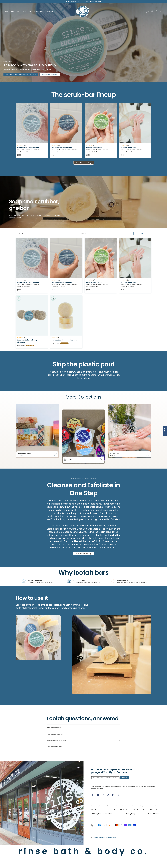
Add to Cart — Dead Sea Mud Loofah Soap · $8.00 (21, 74)
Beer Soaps (68, 459)
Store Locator (96, 810)
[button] (161, 11)
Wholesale (49, 11)
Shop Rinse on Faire (139, 810)
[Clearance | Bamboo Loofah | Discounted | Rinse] (66, 315)
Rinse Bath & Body (100, 837)
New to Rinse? (9, 11)
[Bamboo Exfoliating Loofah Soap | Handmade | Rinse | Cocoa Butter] (135, 123)
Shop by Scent (39, 11)
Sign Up (124, 778)
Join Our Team (154, 806)
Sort (142, 233)
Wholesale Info (125, 810)
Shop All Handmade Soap (49, 74)
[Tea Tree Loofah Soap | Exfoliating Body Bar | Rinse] (101, 123)
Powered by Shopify (111, 837)
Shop (18, 11)
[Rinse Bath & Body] (42, 803)
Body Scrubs (114, 453)
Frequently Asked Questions (100, 806)
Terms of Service (153, 814)
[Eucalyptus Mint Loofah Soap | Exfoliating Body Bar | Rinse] (32, 123)
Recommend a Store (110, 810)
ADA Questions (154, 810)
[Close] (165, 2)
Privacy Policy (130, 814)
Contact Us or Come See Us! (125, 806)
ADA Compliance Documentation (102, 814)
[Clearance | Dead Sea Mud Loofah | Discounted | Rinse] (32, 315)
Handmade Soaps (24, 453)
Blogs (142, 806)
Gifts (24, 11)
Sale (30, 11)
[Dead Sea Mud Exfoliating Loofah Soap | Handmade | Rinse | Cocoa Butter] (66, 123)
